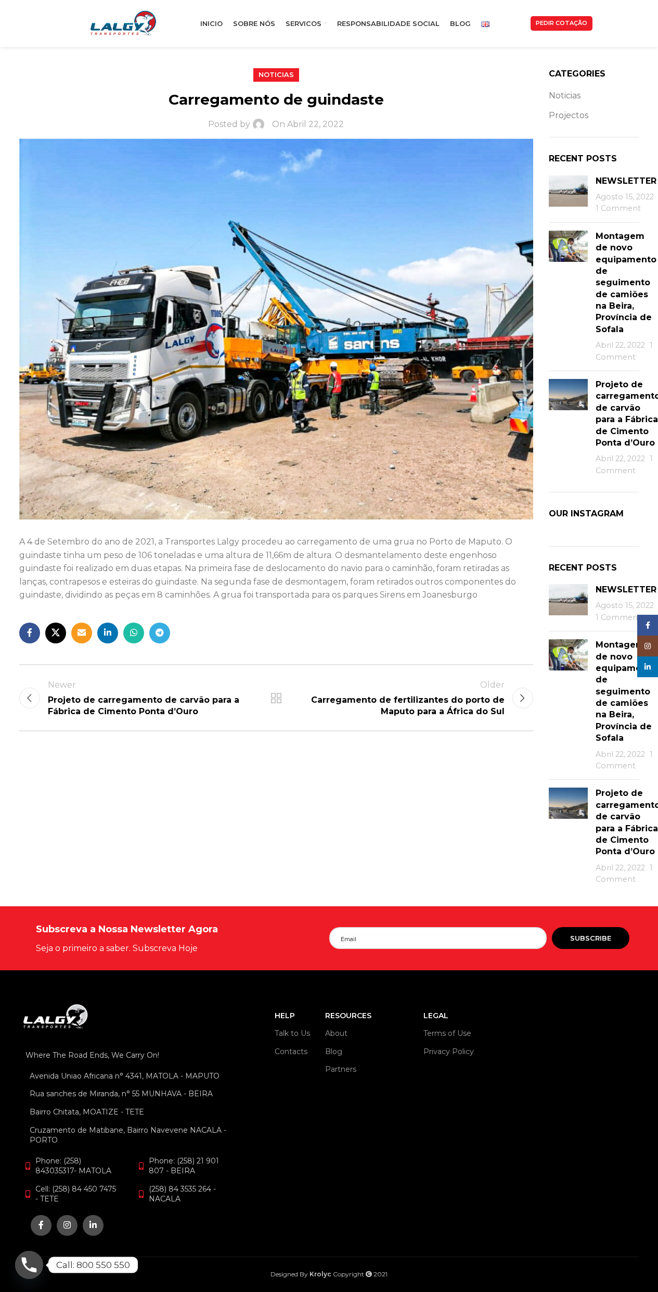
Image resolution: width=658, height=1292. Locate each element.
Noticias (276, 75)
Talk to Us (292, 1033)
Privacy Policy (448, 1051)
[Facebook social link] (29, 633)
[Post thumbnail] (568, 194)
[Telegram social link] (159, 633)
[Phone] (29, 1265)
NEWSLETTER (626, 181)
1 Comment (618, 208)
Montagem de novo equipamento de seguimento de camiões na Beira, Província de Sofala (626, 282)
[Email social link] (81, 633)
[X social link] (55, 633)
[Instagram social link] (67, 1225)
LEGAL (435, 1015)
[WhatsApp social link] (133, 633)
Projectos (568, 115)
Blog (333, 1051)
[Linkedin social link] (107, 633)
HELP (285, 1015)
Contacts (291, 1051)
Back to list (276, 698)
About (336, 1033)
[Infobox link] (182, 938)
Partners (340, 1069)
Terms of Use (447, 1033)
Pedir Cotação (561, 23)
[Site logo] (123, 23)
